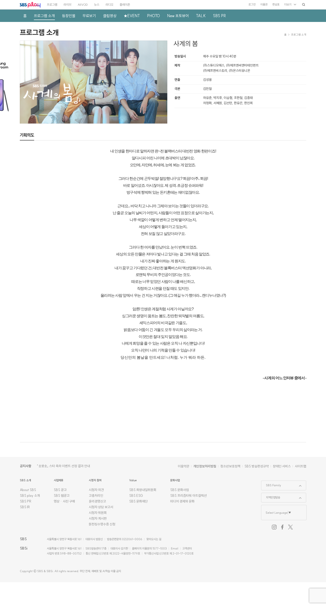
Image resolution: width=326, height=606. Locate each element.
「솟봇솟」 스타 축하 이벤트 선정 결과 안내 (63, 466)
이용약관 (183, 466)
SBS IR (25, 507)
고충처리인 (96, 495)
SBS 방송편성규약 (256, 466)
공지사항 (25, 466)
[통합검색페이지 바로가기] (303, 4)
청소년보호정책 (230, 466)
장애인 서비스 (282, 466)
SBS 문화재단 (138, 501)
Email (174, 548)
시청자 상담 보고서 (101, 507)
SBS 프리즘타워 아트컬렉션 (188, 495)
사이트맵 (300, 466)
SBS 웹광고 (61, 495)
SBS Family (271, 484)
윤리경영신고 (97, 501)
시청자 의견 (96, 490)
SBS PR (26, 501)
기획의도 (27, 135)
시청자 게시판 (98, 518)
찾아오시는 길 (153, 539)
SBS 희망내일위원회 (142, 490)
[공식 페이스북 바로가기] (282, 527)
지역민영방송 (270, 496)
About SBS (28, 490)
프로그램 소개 (39, 32)
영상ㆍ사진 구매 (64, 501)
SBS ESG (136, 495)
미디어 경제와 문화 (182, 501)
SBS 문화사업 (179, 490)
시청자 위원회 (98, 513)
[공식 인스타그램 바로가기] (274, 527)
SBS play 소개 (30, 495)
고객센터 (187, 548)
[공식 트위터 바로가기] (290, 527)
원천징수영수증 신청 (102, 524)
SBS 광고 (60, 490)
